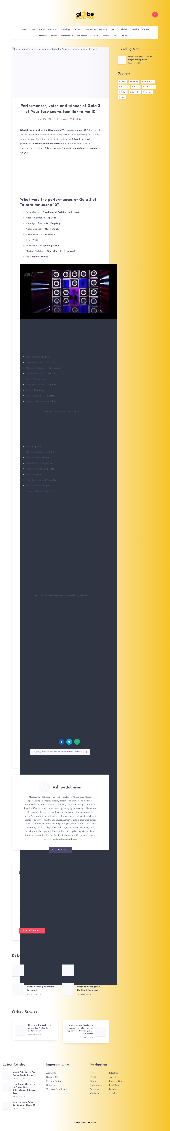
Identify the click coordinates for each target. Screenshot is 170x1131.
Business (78, 29)
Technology (65, 29)
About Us (51, 1072)
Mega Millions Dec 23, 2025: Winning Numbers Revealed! (40, 987)
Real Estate (81, 36)
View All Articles (60, 850)
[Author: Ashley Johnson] (44, 786)
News (32, 29)
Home (24, 29)
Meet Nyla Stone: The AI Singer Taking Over (140, 58)
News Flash (148, 82)
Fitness (145, 29)
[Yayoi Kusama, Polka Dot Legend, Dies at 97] (7, 1105)
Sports (113, 29)
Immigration (67, 36)
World (42, 29)
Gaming (103, 29)
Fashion (94, 36)
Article (124, 92)
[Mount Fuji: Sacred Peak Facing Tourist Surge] (7, 1075)
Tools (115, 36)
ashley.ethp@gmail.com (65, 839)
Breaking (125, 87)
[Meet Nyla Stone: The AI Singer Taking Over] (122, 60)
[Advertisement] (60, 177)
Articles (105, 36)
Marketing (91, 29)
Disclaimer (52, 1085)
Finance (52, 29)
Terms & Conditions (56, 1089)
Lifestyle (43, 36)
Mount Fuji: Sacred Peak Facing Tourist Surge (25, 1073)
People (136, 87)
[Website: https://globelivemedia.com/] (63, 845)
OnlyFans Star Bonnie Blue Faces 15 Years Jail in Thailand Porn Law (92, 987)
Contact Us (126, 36)
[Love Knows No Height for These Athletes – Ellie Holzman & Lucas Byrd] (7, 1087)
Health (135, 29)
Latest (123, 82)
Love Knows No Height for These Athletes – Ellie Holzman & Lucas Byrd (24, 1088)
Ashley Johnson (67, 787)
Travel (54, 36)
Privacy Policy (53, 1081)
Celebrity (124, 29)
